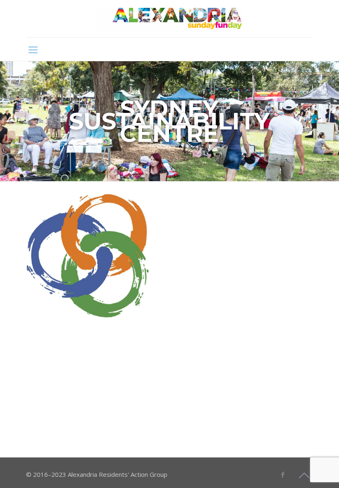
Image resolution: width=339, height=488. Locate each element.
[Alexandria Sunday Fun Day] (169, 18)
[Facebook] (283, 474)
